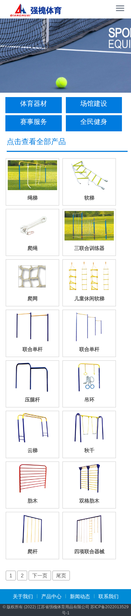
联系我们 (108, 596)
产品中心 (51, 596)
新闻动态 (80, 596)
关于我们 (23, 596)
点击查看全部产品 (36, 141)
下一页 (39, 575)
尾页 (61, 575)
